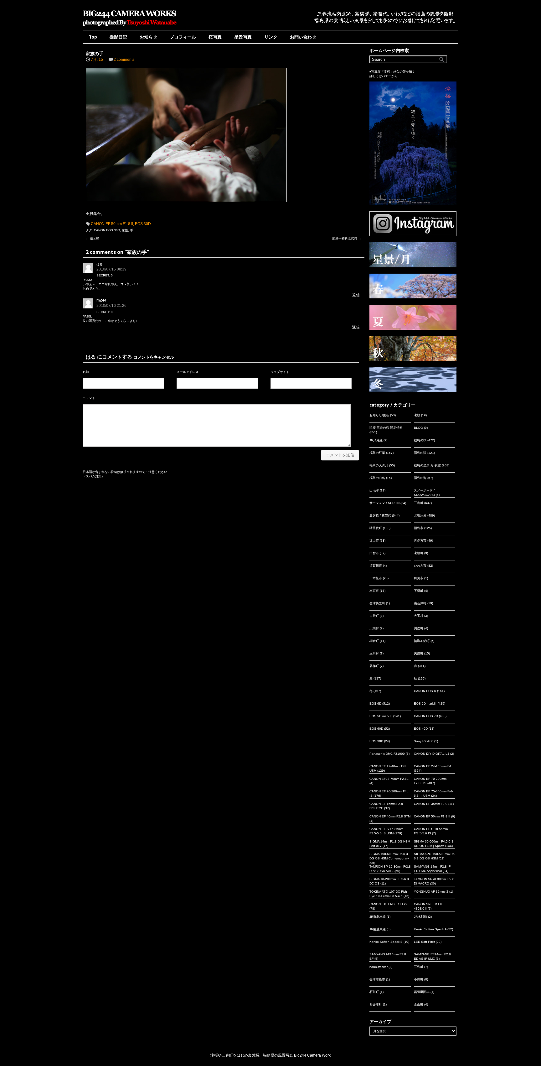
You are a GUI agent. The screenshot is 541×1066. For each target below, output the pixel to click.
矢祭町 (418, 653)
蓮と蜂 (92, 238)
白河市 (418, 578)
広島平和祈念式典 (346, 238)
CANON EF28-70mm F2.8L (389, 778)
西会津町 (375, 1004)
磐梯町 (374, 666)
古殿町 (374, 615)
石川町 (374, 992)
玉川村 (374, 653)
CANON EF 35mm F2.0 (430, 804)
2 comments (124, 59)
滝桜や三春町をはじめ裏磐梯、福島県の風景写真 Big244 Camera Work (270, 1055)
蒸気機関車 (422, 992)
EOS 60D (376, 728)
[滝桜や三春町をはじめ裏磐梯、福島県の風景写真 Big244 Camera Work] (130, 26)
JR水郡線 (420, 916)
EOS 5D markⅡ (380, 716)
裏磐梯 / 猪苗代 (380, 515)
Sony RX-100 (423, 741)
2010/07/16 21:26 (111, 305)
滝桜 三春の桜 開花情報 (386, 427)
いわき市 (420, 565)
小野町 (418, 979)
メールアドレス (187, 372)
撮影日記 (118, 36)
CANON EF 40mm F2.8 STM (389, 816)
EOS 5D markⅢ (425, 703)
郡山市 (374, 540)
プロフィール (183, 36)
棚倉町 (374, 641)
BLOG (418, 427)
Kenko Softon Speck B (386, 941)
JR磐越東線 (377, 929)
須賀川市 (375, 565)
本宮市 (374, 590)
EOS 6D (375, 703)
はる (91, 357)
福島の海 (420, 478)
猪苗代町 (375, 528)
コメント (89, 398)
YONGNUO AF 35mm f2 (431, 891)
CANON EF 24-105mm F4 (432, 766)
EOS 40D (421, 728)
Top (93, 36)
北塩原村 (420, 515)
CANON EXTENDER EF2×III (389, 904)
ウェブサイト (279, 372)
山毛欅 (374, 490)
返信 (356, 295)
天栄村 (374, 628)
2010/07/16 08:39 (111, 269)
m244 (101, 300)
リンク (270, 36)
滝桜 (417, 415)
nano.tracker (378, 967)
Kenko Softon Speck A (430, 929)
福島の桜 (420, 440)
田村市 (374, 553)
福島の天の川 (378, 465)
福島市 (418, 528)
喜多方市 (420, 540)
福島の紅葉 (377, 452)
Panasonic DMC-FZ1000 (387, 753)
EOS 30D (143, 224)
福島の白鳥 (377, 478)
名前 (86, 372)
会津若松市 (377, 979)
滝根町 (418, 553)
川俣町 (418, 628)
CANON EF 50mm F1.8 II (112, 224)
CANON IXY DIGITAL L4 (431, 753)
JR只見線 (376, 440)
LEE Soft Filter (424, 941)
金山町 (418, 1004)
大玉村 (418, 615)
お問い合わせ (303, 36)
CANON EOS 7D (426, 716)
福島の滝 (420, 452)
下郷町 (418, 590)
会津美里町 (377, 603)
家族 (125, 230)
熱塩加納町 (422, 641)
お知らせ (148, 36)
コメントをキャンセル (153, 357)
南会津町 (420, 603)
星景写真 (243, 36)
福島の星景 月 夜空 (427, 465)
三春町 (418, 503)
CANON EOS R (425, 691)
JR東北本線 (377, 916)
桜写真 (215, 36)
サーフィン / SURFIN (384, 503)
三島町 (418, 967)
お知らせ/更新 (379, 415)
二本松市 (375, 578)
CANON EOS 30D (107, 230)
